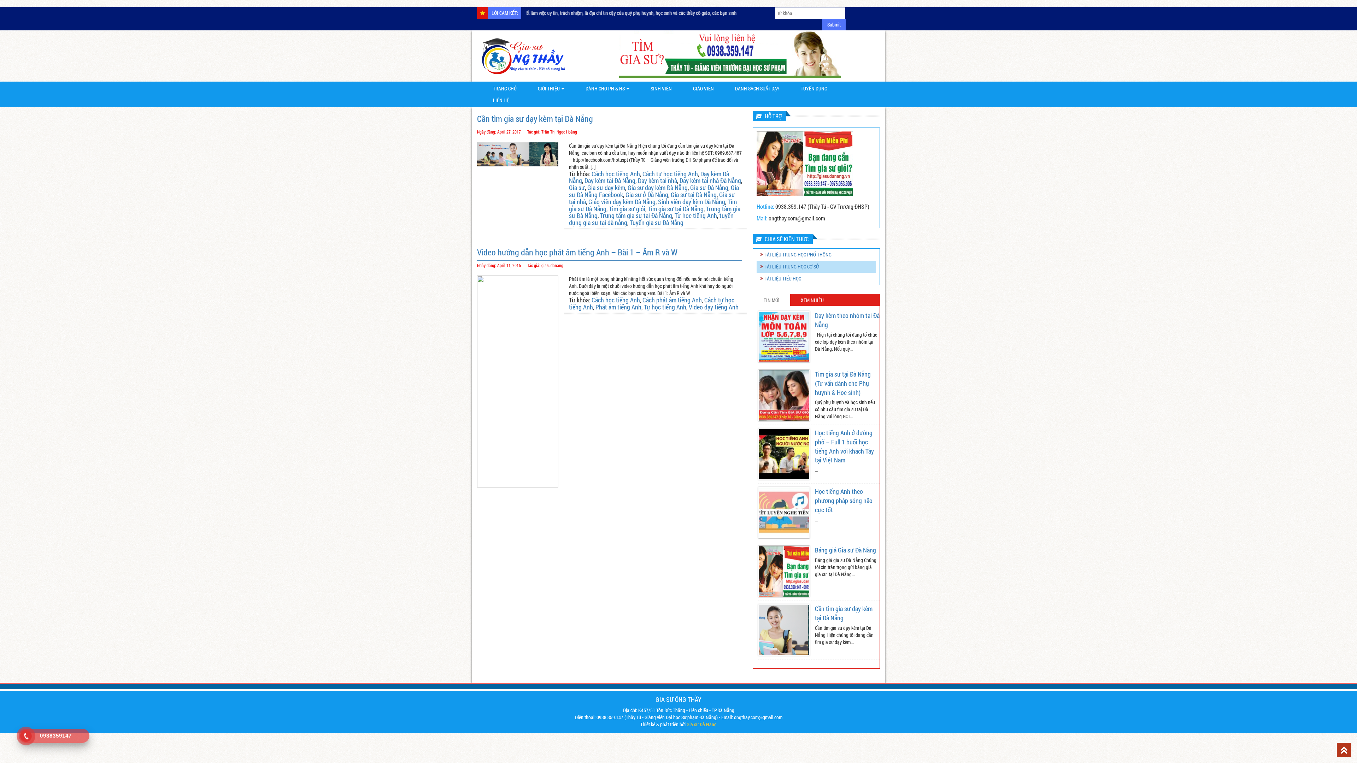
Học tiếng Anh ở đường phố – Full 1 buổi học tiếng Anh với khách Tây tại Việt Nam (844, 446)
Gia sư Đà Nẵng (709, 187)
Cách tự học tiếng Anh (670, 174)
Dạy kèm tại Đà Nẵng (609, 180)
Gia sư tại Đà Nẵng (694, 194)
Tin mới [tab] (772, 300)
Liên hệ (501, 100)
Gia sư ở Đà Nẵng (646, 194)
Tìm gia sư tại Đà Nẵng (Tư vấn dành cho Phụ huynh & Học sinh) (843, 383)
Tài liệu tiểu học (783, 278)
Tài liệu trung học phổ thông (798, 254)
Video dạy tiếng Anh (714, 307)
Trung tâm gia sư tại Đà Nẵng (636, 215)
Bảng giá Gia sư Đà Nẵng (845, 550)
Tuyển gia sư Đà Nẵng (656, 222)
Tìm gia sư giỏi (627, 209)
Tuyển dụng (814, 88)
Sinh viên (661, 88)
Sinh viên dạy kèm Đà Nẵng (691, 201)
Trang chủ (505, 88)
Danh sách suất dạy (757, 88)
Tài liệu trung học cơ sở (792, 266)
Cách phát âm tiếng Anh (672, 300)
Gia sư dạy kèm (606, 187)
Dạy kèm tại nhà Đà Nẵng (710, 180)
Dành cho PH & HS (606, 88)
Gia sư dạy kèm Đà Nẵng (658, 187)
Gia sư (577, 187)
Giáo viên (703, 88)
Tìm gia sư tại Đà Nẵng (676, 209)
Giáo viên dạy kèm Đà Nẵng (622, 201)
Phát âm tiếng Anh (618, 307)
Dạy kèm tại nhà (657, 180)
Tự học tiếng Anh (696, 215)
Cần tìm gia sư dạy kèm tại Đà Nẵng (535, 118)
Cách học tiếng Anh (616, 174)
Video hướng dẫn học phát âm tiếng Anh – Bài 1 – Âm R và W (577, 252)
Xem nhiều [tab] (812, 300)
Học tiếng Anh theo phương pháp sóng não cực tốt (844, 500)
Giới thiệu (549, 88)
